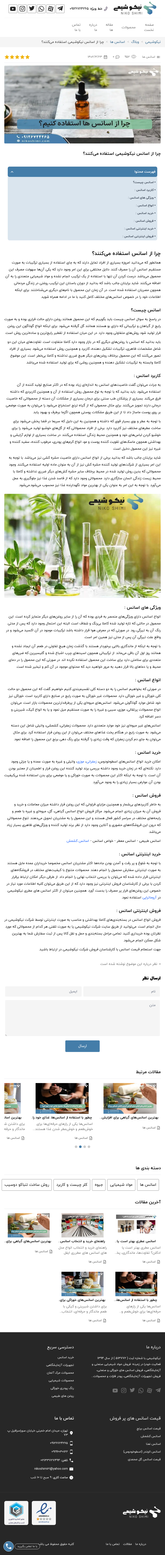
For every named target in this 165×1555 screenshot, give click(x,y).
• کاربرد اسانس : (145, 190)
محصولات (129, 27)
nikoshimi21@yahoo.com (51, 1469)
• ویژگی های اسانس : (142, 198)
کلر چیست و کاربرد (71, 1184)
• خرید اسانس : (146, 213)
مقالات (127, 1544)
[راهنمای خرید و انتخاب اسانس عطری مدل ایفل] (82, 1225)
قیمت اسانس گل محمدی (144, 1459)
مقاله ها (109, 27)
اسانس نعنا (153, 1444)
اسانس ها (117, 42)
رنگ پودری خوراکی (62, 1388)
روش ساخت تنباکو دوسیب (27, 1184)
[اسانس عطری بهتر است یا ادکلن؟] (136, 1225)
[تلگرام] (60, 9)
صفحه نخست (149, 27)
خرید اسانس (66, 1357)
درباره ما (93, 27)
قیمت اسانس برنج (149, 1429)
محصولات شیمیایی (61, 1381)
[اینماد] (44, 1513)
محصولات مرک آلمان (60, 1373)
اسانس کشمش (151, 1436)
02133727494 (50, 1460)
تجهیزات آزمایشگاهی (60, 1365)
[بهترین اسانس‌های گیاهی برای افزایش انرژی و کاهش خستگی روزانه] (28, 1225)
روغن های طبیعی (63, 1396)
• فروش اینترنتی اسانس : (139, 236)
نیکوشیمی (153, 42)
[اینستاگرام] (22, 9)
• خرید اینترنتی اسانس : (140, 229)
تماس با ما (76, 27)
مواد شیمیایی (121, 1184)
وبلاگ (135, 42)
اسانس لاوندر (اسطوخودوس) (142, 1452)
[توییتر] (32, 9)
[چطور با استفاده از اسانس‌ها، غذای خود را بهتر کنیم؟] (88, 1098)
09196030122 (60, 1452)
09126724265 (79, 8)
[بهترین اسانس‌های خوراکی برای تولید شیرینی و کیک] (82, 1284)
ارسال (82, 1046)
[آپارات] (50, 9)
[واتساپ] (41, 9)
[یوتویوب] (13, 9)
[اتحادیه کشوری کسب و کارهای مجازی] (16, 1513)
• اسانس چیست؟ (144, 182)
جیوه (99, 1184)
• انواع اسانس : (146, 205)
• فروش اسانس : (145, 221)
